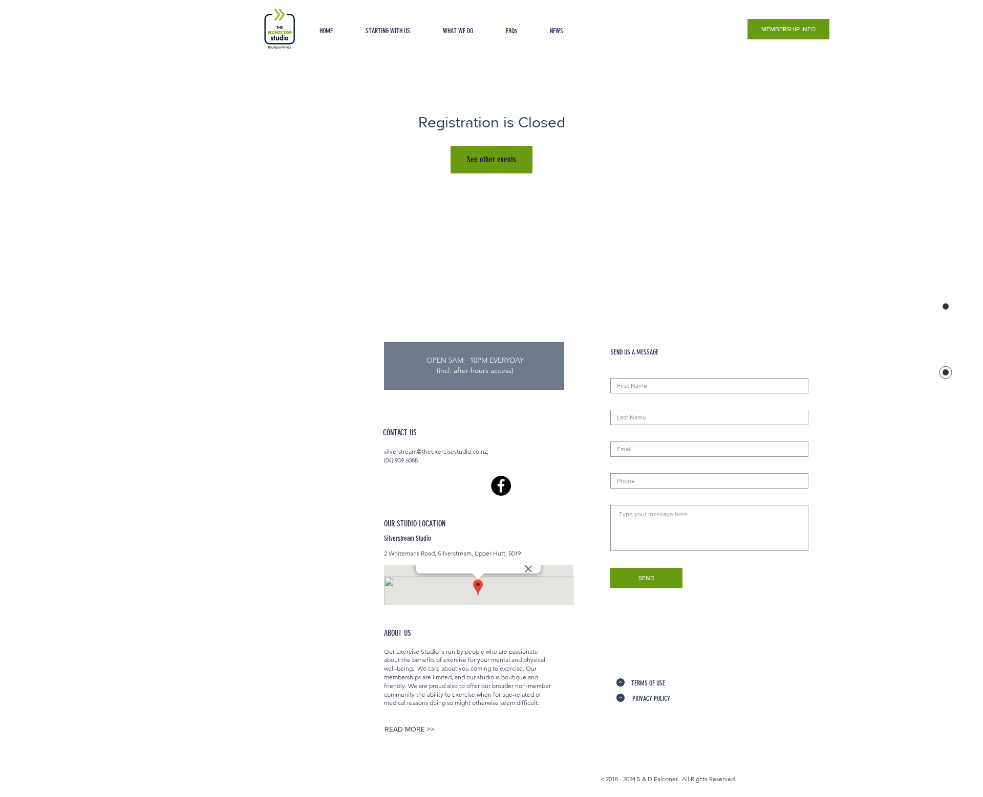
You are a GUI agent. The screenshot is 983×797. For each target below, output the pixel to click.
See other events (491, 159)
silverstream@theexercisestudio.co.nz (435, 451)
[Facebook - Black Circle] (501, 486)
